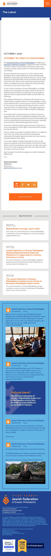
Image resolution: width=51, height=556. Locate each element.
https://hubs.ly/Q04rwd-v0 (33, 460)
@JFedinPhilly (16, 311)
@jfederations (28, 316)
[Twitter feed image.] (25, 342)
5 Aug (25, 423)
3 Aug (25, 446)
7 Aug (25, 365)
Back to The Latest (25, 196)
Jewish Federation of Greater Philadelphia (27, 309)
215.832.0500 (6, 513)
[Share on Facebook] (23, 185)
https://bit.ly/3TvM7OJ (14, 379)
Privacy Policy (6, 532)
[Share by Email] (34, 185)
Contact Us (15, 532)
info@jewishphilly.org (17, 513)
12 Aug (25, 311)
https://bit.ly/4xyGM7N (14, 325)
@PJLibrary (10, 372)
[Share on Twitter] (28, 185)
